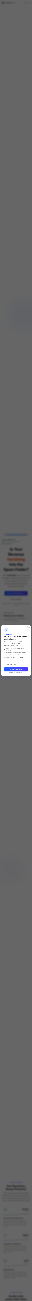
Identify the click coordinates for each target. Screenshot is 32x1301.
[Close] (28, 627)
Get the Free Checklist (16, 669)
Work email (7, 661)
